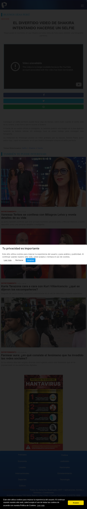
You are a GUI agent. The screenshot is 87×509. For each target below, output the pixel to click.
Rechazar (19, 260)
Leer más (8, 260)
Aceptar (30, 260)
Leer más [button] (41, 505)
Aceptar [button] (76, 503)
